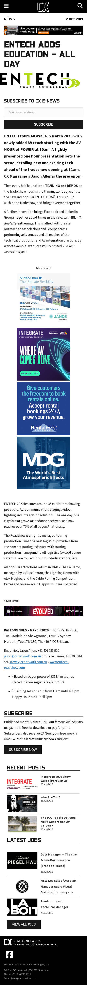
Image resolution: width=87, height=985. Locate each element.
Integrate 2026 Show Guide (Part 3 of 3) (56, 779)
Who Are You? (50, 797)
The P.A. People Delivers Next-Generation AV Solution (58, 822)
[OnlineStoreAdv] (43, 408)
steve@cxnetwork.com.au (28, 662)
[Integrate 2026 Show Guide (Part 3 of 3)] (22, 783)
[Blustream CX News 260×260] (43, 299)
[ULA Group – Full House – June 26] (43, 462)
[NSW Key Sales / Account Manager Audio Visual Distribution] (22, 886)
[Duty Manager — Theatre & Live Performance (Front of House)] (22, 860)
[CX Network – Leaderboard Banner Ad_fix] (43, 30)
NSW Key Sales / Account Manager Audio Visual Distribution (58, 886)
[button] (43, 124)
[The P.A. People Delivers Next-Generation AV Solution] (22, 824)
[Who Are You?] (22, 803)
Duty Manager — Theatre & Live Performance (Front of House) (59, 860)
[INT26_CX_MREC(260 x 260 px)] (43, 354)
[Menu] (6, 6)
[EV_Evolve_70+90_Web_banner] (43, 610)
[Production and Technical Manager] (22, 906)
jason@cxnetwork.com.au (22, 656)
